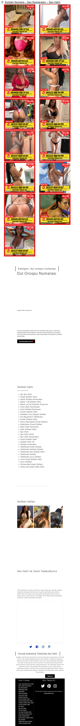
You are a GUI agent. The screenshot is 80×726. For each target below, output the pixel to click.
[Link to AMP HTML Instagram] (43, 647)
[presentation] (60, 517)
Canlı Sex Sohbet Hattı (25, 714)
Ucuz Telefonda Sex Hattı (26, 684)
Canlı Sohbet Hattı (23, 715)
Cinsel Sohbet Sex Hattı (25, 700)
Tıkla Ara (50, 676)
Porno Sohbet (22, 710)
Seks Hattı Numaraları (24, 685)
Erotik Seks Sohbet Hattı (25, 717)
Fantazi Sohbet (22, 693)
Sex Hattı (21, 706)
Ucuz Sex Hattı (22, 695)
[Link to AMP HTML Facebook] (37, 647)
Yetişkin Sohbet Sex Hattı (26, 702)
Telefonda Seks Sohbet (25, 721)
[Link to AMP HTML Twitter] (31, 647)
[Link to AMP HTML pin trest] (49, 647)
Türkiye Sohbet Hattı (24, 723)
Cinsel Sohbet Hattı (24, 699)
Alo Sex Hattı (22, 708)
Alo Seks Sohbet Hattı (24, 712)
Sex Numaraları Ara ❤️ (26, 341)
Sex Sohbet (21, 719)
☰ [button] (2, 2)
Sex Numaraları (22, 687)
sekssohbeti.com (49, 693)
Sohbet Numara (23, 697)
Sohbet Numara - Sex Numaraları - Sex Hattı (32, 2)
